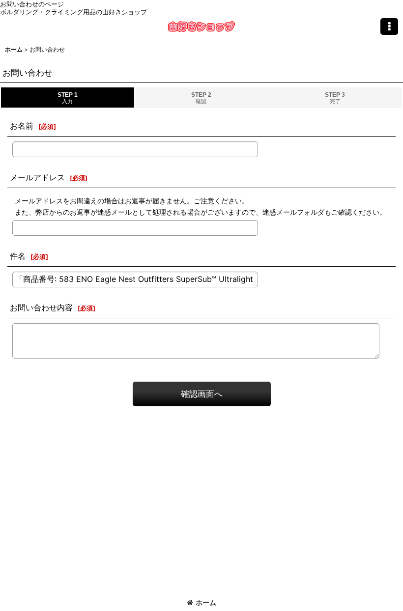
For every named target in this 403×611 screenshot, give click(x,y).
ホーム (206, 602)
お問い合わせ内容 (41, 307)
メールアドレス (37, 177)
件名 (18, 256)
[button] (389, 26)
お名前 (21, 126)
